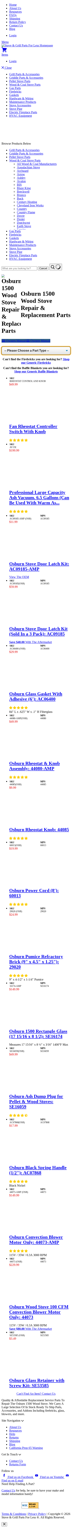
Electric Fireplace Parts (23, 112)
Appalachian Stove (28, 167)
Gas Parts (15, 88)
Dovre (21, 215)
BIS (19, 184)
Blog (12, 29)
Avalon (21, 181)
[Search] (55, 267)
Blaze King (24, 188)
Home (13, 4)
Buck (20, 198)
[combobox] (19, 268)
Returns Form (17, 1464)
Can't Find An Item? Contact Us (36, 1393)
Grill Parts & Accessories (24, 74)
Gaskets (14, 95)
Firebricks (15, 91)
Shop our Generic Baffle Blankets (36, 371)
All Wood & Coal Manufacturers (37, 164)
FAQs (13, 15)
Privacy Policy (37, 1514)
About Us (15, 8)
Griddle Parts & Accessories (26, 77)
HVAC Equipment (20, 115)
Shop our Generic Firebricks (45, 361)
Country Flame (26, 212)
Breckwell (23, 191)
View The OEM (19, 577)
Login (13, 35)
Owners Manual (14, 340)
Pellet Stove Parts (19, 81)
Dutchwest (23, 222)
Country (22, 208)
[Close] (4, 1524)
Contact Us (16, 25)
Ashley (21, 177)
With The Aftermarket (30, 642)
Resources (15, 11)
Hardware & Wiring (21, 98)
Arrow (21, 174)
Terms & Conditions (14, 1514)
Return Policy (17, 22)
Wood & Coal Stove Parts (25, 84)
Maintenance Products (22, 102)
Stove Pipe (15, 108)
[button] (18, 440)
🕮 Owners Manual (38, 340)
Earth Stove (24, 226)
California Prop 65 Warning (26, 1447)
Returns (14, 1437)
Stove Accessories (20, 105)
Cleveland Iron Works (30, 205)
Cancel (43, 268)
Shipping (14, 18)
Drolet (21, 219)
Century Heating (27, 202)
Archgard (22, 170)
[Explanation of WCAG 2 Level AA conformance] (30, 1507)
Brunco (21, 195)
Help (12, 1434)
